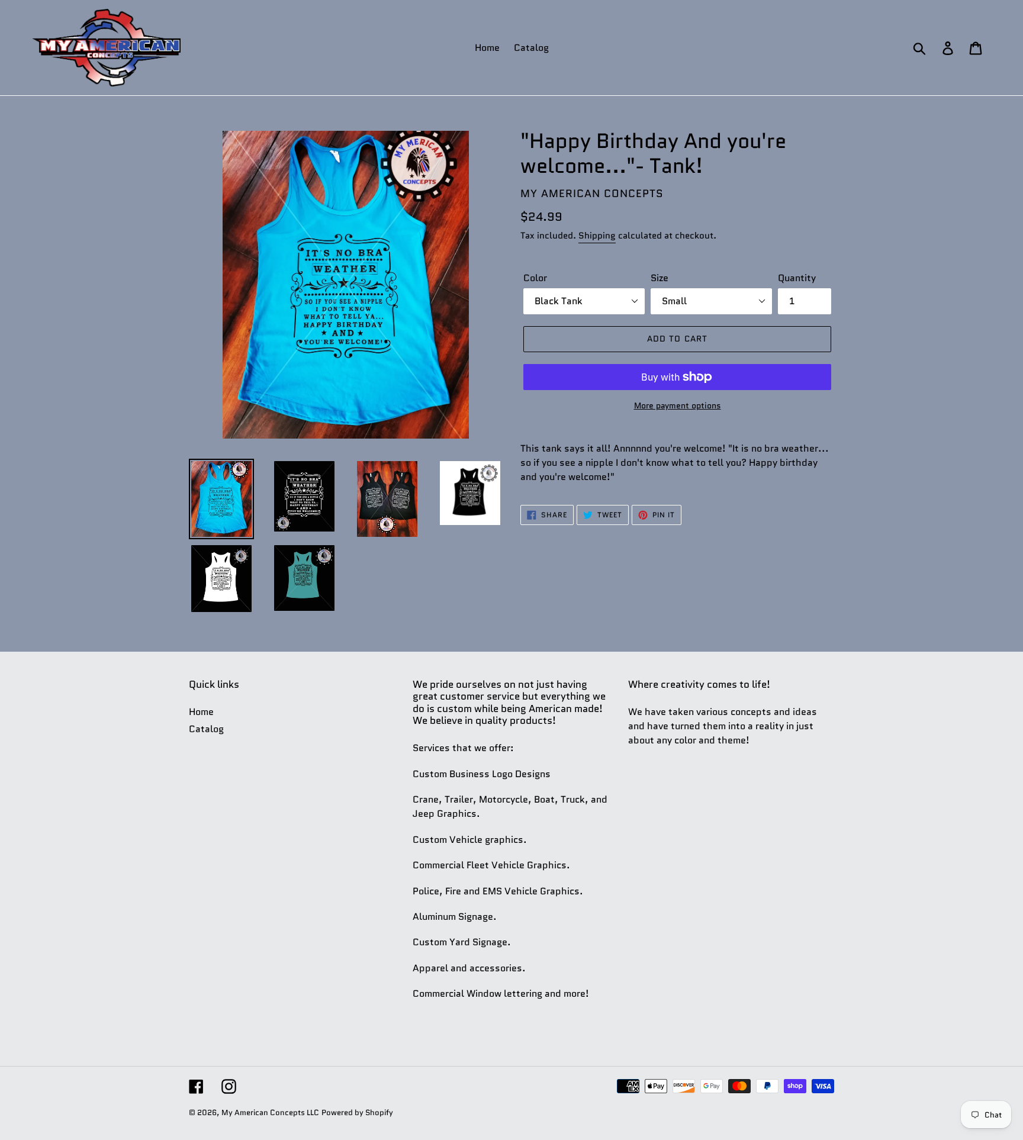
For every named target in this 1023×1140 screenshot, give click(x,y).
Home (201, 712)
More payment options (677, 405)
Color (535, 278)
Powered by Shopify (357, 1112)
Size (659, 278)
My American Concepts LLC (270, 1112)
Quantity (797, 278)
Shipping (597, 235)
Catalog (206, 729)
